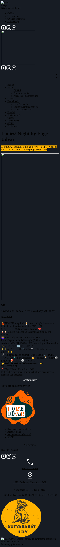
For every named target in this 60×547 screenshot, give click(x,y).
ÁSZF (10, 437)
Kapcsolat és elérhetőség (19, 429)
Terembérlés (13, 16)
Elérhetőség (13, 21)
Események (13, 101)
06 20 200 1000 (30, 468)
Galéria (10, 13)
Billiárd (17, 90)
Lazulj (10, 98)
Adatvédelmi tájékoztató (19, 434)
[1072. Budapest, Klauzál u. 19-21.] (30, 477)
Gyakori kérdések (16, 18)
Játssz (10, 87)
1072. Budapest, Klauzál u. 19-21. (30, 482)
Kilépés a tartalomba (11, 8)
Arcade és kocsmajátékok (26, 96)
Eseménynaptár (21, 104)
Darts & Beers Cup (23, 109)
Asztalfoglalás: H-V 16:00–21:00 (30, 490)
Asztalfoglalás (14, 115)
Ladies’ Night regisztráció (26, 107)
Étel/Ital (11, 112)
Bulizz (10, 85)
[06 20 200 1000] (30, 464)
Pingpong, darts (21, 93)
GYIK (10, 123)
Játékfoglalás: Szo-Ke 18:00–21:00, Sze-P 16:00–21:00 (30, 495)
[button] (30, 380)
